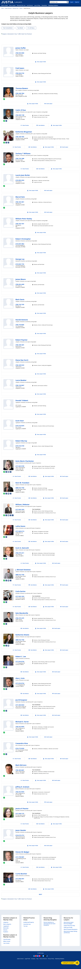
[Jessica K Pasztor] (8, 812)
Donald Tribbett (22, 400)
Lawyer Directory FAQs (69, 925)
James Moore (21, 279)
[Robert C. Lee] (8, 660)
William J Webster (22, 504)
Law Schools (30, 5)
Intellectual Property (28, 922)
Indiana (20, 8)
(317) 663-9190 (20, 466)
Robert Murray (21, 441)
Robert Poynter (21, 340)
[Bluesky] (43, 956)
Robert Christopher (23, 239)
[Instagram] (39, 956)
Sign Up (77, 2)
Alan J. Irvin (20, 678)
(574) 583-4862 (20, 244)
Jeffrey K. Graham (22, 787)
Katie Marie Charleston (25, 461)
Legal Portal (27, 958)
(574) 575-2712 (20, 835)
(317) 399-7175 (20, 813)
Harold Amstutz (22, 320)
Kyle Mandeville (22, 613)
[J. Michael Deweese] (8, 574)
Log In (71, 2)
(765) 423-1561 (20, 224)
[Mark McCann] (8, 769)
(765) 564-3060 (20, 53)
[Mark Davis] (8, 303)
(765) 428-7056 (20, 93)
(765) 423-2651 (20, 202)
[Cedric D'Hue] (8, 114)
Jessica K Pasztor (22, 808)
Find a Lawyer (4, 5)
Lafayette (5, 922)
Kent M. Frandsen (22, 483)
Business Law (15, 8)
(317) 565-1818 (20, 509)
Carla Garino (20, 591)
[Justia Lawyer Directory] (7, 2)
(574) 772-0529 (20, 748)
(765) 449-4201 (20, 345)
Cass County (6, 943)
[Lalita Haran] (8, 530)
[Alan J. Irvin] (8, 682)
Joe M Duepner (21, 700)
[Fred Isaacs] (8, 72)
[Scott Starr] (8, 425)
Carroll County (6, 939)
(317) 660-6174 (20, 531)
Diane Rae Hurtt (22, 360)
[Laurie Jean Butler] (8, 179)
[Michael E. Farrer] (8, 726)
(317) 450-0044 (20, 705)
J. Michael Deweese (23, 570)
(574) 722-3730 (20, 446)
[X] (45, 956)
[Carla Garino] (8, 595)
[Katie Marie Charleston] (8, 465)
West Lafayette (7, 924)
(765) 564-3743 (20, 73)
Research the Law (21, 5)
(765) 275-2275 (20, 618)
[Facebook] (38, 956)
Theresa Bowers (22, 88)
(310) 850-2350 (20, 180)
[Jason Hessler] (8, 834)
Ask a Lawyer (12, 5)
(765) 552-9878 (20, 727)
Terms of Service (43, 958)
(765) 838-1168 (20, 115)
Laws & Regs (37, 5)
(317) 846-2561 (20, 879)
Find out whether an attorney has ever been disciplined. (49, 924)
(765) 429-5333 (20, 365)
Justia (2, 8)
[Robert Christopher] (8, 243)
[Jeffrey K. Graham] (8, 791)
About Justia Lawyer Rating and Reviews (70, 932)
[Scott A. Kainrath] (8, 552)
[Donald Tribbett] (8, 404)
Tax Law (25, 926)
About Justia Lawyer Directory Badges (69, 923)
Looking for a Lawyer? (68, 963)
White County (6, 941)
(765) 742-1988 (20, 158)
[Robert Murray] (8, 445)
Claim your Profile (68, 927)
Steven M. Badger (22, 852)
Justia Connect (20, 958)
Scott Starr (20, 421)
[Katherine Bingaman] (8, 136)
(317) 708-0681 (20, 857)
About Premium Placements (70, 929)
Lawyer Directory (8, 8)
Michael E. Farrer (22, 722)
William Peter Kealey (24, 219)
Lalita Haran (20, 526)
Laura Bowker (21, 380)
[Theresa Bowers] (8, 92)
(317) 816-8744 (20, 661)
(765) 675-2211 (20, 553)
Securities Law (27, 924)
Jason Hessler (21, 830)
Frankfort (5, 931)
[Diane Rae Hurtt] (8, 364)
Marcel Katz (20, 197)
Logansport (6, 926)
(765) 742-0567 (20, 385)
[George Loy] (8, 263)
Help (37, 958)
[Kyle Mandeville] (8, 617)
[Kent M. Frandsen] (8, 487)
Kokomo (5, 930)
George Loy (20, 259)
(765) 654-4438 (20, 284)
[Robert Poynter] (8, 344)
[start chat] (77, 963)
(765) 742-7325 (20, 304)
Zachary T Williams (23, 153)
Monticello (6, 928)
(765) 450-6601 (20, 770)
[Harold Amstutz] (8, 324)
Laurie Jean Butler (23, 175)
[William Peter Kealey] (8, 223)
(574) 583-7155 (20, 264)
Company (33, 958)
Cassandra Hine (22, 743)
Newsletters (44, 5)
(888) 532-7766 (20, 488)
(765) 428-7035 (20, 137)
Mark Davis (20, 299)
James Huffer (21, 48)
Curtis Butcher (21, 874)
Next (40, 894)
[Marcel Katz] (8, 201)
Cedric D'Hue (21, 110)
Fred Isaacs (20, 68)
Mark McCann (21, 765)
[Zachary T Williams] (8, 157)
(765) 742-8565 (20, 325)
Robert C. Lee (21, 656)
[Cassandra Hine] (8, 747)
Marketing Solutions (53, 5)
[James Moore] (8, 283)
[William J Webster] (8, 508)
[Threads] (41, 956)
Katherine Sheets (22, 635)
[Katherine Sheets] (8, 639)
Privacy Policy (51, 958)
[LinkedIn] (34, 956)
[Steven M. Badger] (8, 856)
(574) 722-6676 (20, 426)
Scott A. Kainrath (22, 548)
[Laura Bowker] (8, 384)
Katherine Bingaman (24, 132)
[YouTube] (36, 956)
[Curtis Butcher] (8, 878)
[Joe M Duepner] (8, 704)
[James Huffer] (8, 52)
